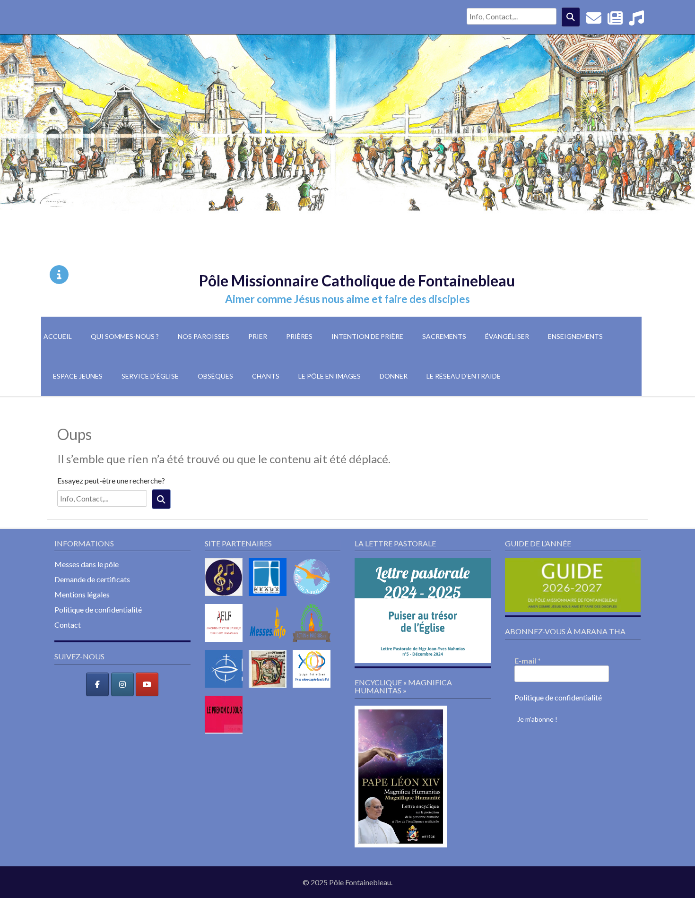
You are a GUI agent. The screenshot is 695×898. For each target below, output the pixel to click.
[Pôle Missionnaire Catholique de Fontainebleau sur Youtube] (147, 684)
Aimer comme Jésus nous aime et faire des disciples (347, 299)
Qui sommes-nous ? (125, 336)
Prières (299, 336)
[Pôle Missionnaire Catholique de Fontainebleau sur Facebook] (97, 684)
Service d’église (150, 376)
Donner (394, 376)
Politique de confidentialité (98, 609)
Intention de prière (367, 336)
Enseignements (575, 336)
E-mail (527, 660)
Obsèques (215, 376)
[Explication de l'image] (59, 274)
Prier (257, 336)
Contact (67, 624)
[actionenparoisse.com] (314, 643)
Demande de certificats (92, 579)
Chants (265, 376)
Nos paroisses (203, 336)
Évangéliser (507, 336)
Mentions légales (82, 594)
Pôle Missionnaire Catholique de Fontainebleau (357, 280)
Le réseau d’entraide (463, 376)
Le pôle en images (329, 376)
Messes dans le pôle (86, 564)
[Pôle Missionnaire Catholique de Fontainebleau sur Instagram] (122, 684)
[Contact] (593, 20)
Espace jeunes (78, 376)
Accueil (57, 336)
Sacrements (444, 336)
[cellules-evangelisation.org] (314, 597)
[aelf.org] (226, 643)
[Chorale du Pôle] (636, 20)
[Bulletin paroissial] (615, 20)
